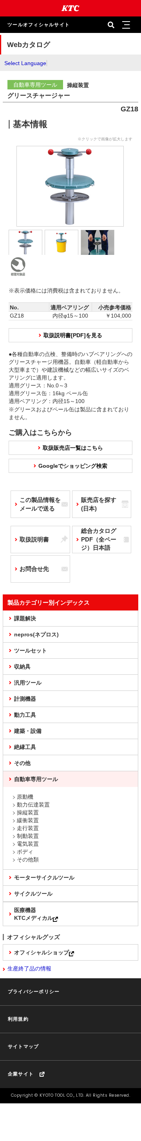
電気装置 (28, 844)
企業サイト (21, 1074)
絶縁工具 (25, 747)
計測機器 (25, 699)
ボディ (25, 851)
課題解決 (25, 618)
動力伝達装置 (33, 804)
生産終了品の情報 (29, 968)
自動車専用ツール (36, 779)
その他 (22, 763)
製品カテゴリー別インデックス (48, 602)
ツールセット (30, 650)
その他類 (28, 859)
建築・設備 (28, 731)
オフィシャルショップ (41, 952)
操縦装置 (28, 812)
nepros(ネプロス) (36, 634)
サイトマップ (23, 1046)
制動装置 (28, 836)
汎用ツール (28, 683)
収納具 (22, 666)
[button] (125, 24)
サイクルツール (33, 893)
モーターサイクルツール (44, 877)
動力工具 (25, 715)
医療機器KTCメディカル (33, 914)
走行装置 (28, 828)
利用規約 (18, 1019)
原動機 (25, 797)
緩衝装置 (28, 820)
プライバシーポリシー (34, 991)
